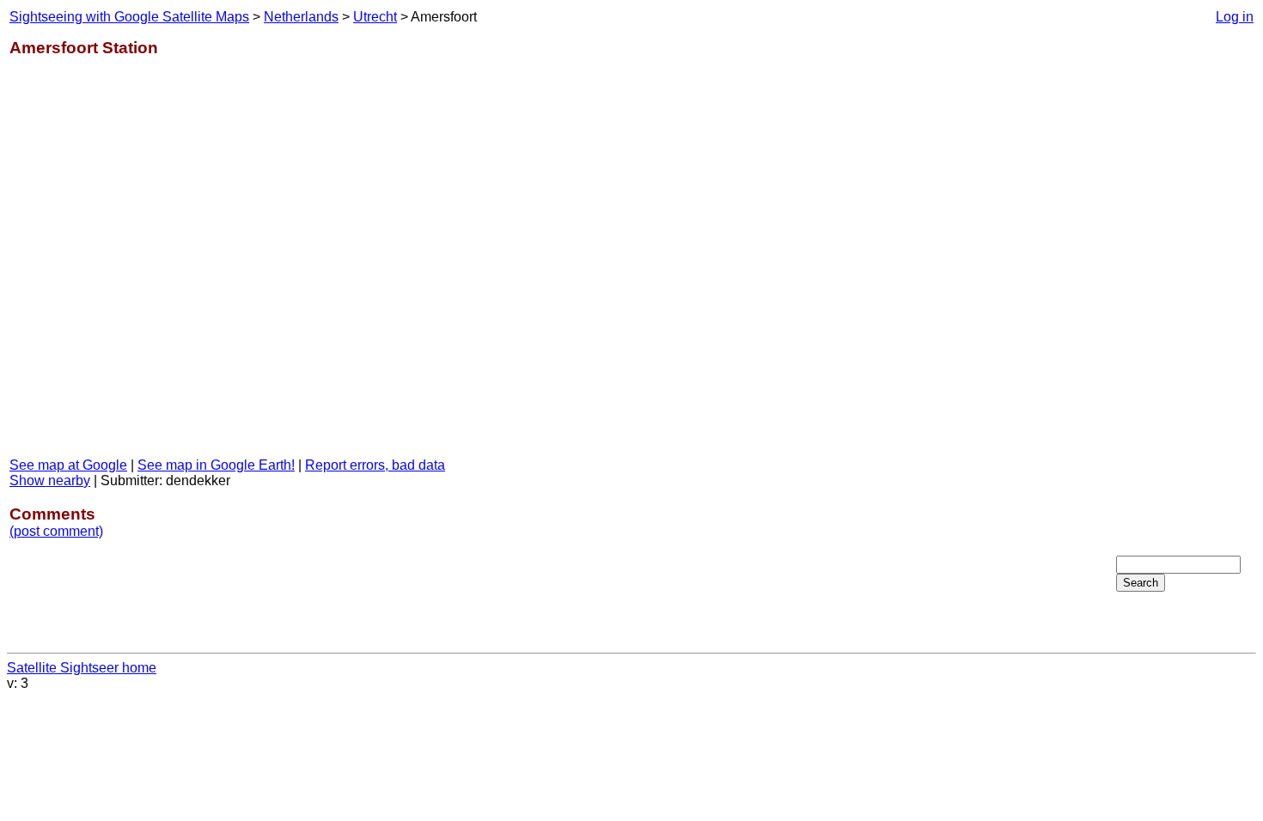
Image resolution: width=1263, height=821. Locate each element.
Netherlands (301, 16)
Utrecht (375, 16)
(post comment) (56, 531)
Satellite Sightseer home (81, 667)
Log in (1235, 16)
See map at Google (68, 465)
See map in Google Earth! (216, 465)
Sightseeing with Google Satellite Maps (129, 16)
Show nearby (49, 480)
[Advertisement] (1185, 282)
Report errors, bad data (375, 465)
